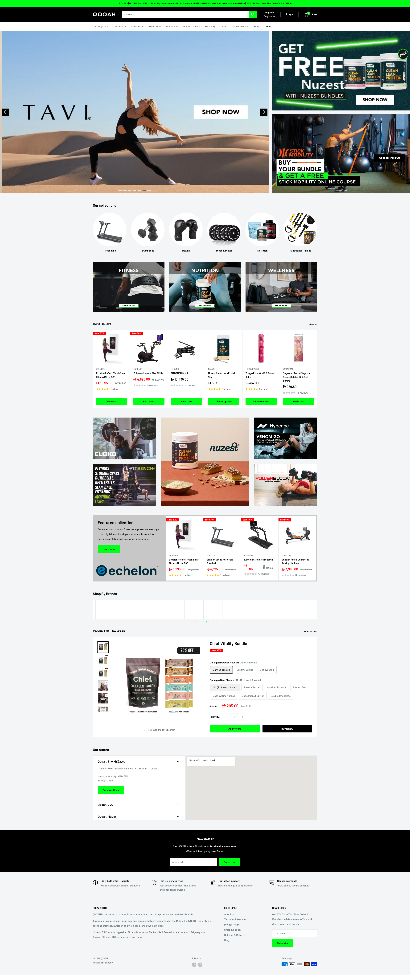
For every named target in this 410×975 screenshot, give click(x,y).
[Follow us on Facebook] (194, 964)
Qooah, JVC (105, 804)
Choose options (224, 401)
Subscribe (229, 862)
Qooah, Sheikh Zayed (111, 761)
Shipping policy (232, 929)
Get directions (111, 790)
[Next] (263, 112)
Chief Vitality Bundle (228, 643)
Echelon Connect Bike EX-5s (148, 373)
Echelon (100, 369)
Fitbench (175, 369)
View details (310, 631)
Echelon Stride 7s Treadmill (258, 559)
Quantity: (215, 716)
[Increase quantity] (242, 716)
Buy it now (287, 728)
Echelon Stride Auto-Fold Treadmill (220, 561)
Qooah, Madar (107, 816)
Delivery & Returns (234, 934)
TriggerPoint (252, 369)
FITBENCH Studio (180, 373)
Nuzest (212, 369)
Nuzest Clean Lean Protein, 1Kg (222, 375)
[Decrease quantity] (225, 716)
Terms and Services (235, 919)
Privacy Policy (232, 924)
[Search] (253, 14)
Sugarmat (288, 369)
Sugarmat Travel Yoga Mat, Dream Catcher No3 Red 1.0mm (297, 377)
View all (313, 324)
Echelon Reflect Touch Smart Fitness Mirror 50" (111, 375)
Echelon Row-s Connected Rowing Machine (295, 561)
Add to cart (112, 401)
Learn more (108, 548)
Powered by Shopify (103, 962)
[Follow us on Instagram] (200, 964)
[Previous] (5, 112)
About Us (229, 914)
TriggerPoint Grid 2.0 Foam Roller (260, 375)
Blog (226, 940)
